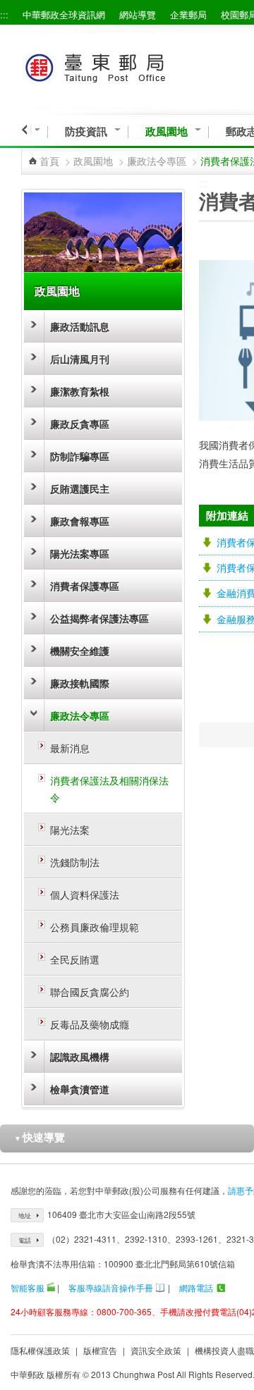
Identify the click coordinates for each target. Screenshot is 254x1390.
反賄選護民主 (79, 488)
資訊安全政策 (156, 1350)
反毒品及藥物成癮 (89, 1024)
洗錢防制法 (74, 862)
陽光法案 (70, 830)
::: (4, 14)
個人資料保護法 (84, 894)
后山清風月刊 (79, 359)
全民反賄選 (74, 959)
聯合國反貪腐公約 (89, 992)
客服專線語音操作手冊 (110, 1287)
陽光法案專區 (79, 553)
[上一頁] (26, 129)
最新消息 (70, 748)
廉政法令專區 (156, 161)
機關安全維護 (79, 651)
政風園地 (166, 131)
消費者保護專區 (84, 586)
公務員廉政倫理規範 (94, 927)
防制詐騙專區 (79, 456)
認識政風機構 (79, 1057)
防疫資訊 (86, 131)
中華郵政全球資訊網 (64, 14)
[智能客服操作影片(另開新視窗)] (51, 1287)
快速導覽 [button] (39, 1137)
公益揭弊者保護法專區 (99, 618)
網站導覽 (137, 14)
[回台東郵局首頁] (121, 65)
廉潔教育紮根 (79, 391)
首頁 (49, 161)
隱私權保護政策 (40, 1350)
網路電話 (196, 1287)
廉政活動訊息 (79, 326)
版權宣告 (100, 1350)
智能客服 (27, 1287)
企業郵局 (188, 14)
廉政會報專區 (79, 521)
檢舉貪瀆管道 (79, 1089)
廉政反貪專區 (79, 424)
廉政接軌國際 (79, 683)
